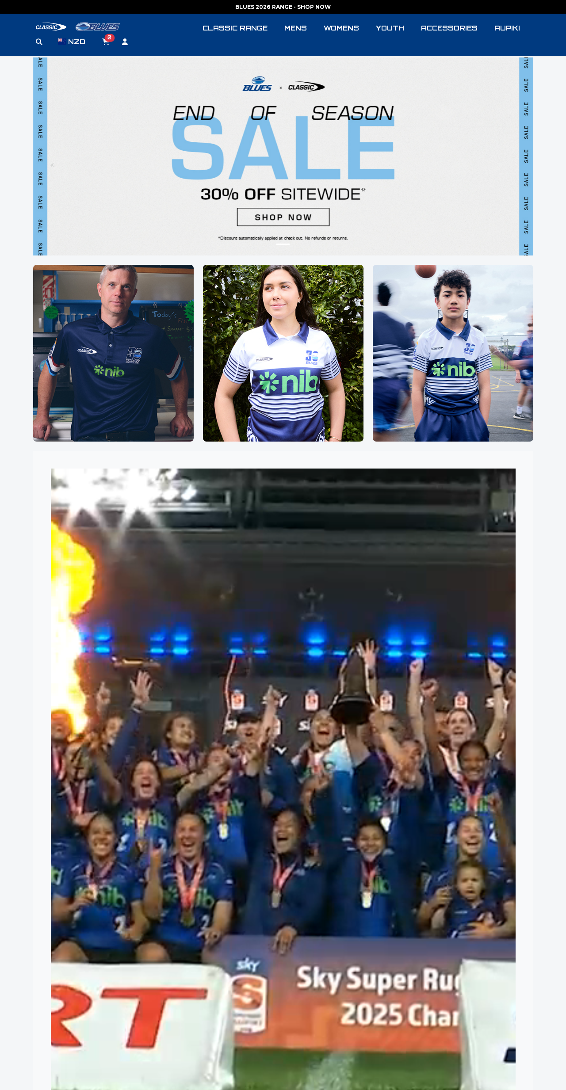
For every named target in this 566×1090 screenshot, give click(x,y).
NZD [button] (76, 42)
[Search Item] (39, 42)
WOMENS (341, 28)
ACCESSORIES (449, 28)
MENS (295, 28)
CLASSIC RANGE (235, 28)
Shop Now (113, 380)
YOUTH (390, 28)
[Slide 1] (283, 244)
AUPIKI (507, 28)
